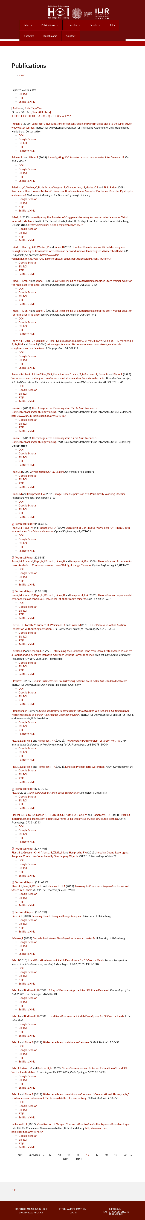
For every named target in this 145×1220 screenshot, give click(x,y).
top (13, 1189)
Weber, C (31, 187)
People (93, 24)
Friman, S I (17, 157)
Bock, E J (30, 340)
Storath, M (30, 625)
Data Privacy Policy (31, 1213)
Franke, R (16, 408)
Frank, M (16, 471)
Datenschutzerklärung (30, 1209)
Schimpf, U (42, 340)
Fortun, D (17, 625)
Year (40, 108)
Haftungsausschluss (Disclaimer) (116, 1213)
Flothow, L (17, 680)
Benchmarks (50, 35)
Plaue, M (28, 527)
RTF (21, 97)
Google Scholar (28, 139)
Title (27, 108)
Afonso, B (46, 852)
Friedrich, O (18, 187)
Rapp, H (38, 561)
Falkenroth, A (19, 1124)
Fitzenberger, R (20, 710)
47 (96, 1154)
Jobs (112, 24)
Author (17, 108)
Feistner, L (17, 938)
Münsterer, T (89, 374)
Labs (26, 24)
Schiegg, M (58, 814)
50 (125, 1154)
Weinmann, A (57, 625)
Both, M (42, 187)
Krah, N (26, 280)
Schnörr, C (36, 650)
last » (79, 1158)
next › (66, 1158)
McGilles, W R (96, 340)
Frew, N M (17, 340)
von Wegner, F (56, 187)
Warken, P (43, 247)
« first (19, 1154)
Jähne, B (33, 157)
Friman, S (16, 123)
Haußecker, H (66, 340)
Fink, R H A (109, 187)
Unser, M (76, 625)
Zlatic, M (82, 814)
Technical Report (25, 523)
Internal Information (72, 1209)
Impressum (115, 1209)
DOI (21, 135)
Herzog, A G (29, 247)
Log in (73, 1213)
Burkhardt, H (31, 990)
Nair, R (27, 886)
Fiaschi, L (16, 814)
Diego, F (28, 814)
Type (34, 108)
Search (22, 75)
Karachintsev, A (62, 374)
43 (59, 1154)
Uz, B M (18, 344)
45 (78, 1154)
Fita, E (15, 740)
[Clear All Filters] (41, 112)
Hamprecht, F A (36, 493)
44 (68, 1154)
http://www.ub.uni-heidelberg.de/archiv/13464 (38, 415)
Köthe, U (49, 561)
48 (106, 1154)
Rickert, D (43, 625)
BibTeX (23, 93)
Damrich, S (26, 740)
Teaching (72, 24)
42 (50, 1154)
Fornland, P (18, 650)
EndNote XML (27, 101)
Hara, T (53, 340)
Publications (48, 24)
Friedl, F (16, 217)
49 (115, 1154)
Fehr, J (15, 960)
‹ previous (34, 1154)
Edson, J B (81, 340)
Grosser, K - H (42, 814)
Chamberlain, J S (75, 187)
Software (29, 35)
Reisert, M (26, 1068)
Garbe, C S (92, 187)
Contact (71, 35)
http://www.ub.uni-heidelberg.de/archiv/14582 (55, 224)
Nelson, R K (112, 340)
